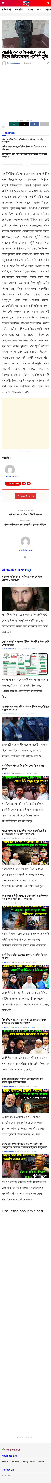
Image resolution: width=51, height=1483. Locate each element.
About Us (5, 1462)
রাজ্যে (30, 9)
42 (35, 903)
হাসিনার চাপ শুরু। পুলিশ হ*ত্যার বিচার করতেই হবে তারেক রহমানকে (24, 155)
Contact (41, 1462)
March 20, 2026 (21, 584)
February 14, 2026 (22, 773)
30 (33, 714)
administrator (15, 63)
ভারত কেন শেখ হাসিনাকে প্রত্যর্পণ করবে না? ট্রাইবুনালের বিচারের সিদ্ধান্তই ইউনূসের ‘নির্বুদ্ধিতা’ (24, 1145)
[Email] (24, 483)
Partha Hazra (8, 903)
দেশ (39, 9)
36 (36, 773)
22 (34, 649)
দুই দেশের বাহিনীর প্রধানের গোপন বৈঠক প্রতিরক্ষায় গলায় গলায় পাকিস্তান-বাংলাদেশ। (25, 897)
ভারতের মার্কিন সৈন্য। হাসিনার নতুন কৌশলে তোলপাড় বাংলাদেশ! (22, 140)
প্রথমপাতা (6, 9)
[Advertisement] (25, 93)
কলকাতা (19, 9)
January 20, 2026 (22, 838)
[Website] (29, 483)
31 (35, 962)
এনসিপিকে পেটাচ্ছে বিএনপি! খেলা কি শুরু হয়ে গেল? (23, 767)
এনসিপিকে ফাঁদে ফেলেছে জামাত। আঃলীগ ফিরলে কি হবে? (24, 956)
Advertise (15, 1462)
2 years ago (28, 63)
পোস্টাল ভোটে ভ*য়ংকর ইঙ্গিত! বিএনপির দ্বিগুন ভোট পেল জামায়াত (24, 148)
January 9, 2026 (21, 1027)
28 (35, 838)
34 (34, 584)
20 (34, 1027)
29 (37, 1151)
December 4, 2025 (22, 1086)
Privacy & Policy (29, 1462)
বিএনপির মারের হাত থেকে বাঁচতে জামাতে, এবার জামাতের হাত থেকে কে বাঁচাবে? (24, 1021)
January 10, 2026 (22, 903)
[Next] (28, 164)
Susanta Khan (9, 773)
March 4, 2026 (21, 714)
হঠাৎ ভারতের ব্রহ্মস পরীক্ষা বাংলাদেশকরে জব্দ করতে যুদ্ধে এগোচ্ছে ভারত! (22, 1080)
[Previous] (23, 164)
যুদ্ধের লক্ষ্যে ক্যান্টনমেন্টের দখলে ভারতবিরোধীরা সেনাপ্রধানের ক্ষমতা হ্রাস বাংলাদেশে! (24, 832)
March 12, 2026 (21, 649)
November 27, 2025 (23, 1151)
